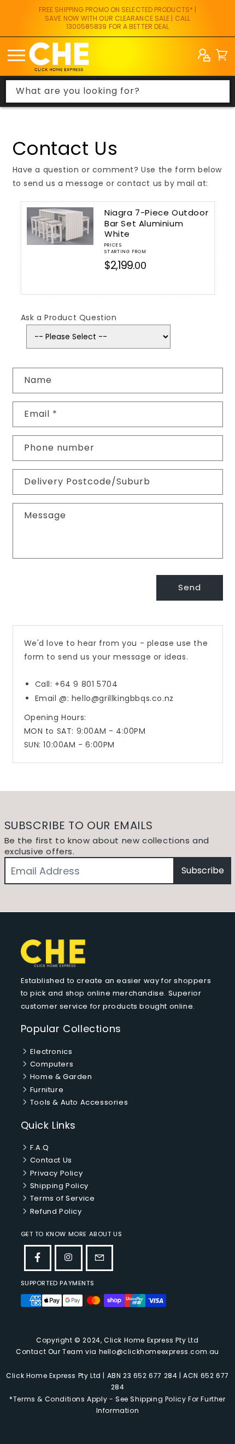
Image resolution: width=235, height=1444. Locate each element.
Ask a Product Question (69, 317)
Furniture (45, 1090)
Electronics (50, 1051)
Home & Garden (60, 1076)
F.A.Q (38, 1147)
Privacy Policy (55, 1173)
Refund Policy (54, 1211)
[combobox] (118, 91)
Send (189, 587)
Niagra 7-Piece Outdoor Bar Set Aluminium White (156, 223)
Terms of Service (61, 1198)
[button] (222, 56)
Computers (50, 1064)
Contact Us (50, 1160)
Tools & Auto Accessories (78, 1102)
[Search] (219, 91)
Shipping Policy (58, 1186)
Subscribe (202, 870)
